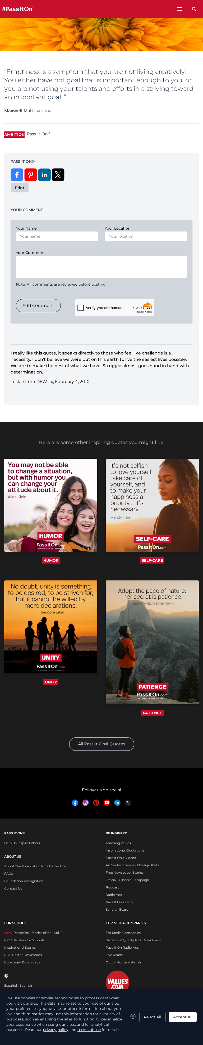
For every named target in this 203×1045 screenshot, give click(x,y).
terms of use (89, 1029)
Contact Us (13, 888)
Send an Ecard (117, 909)
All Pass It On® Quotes (101, 743)
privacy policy (55, 1029)
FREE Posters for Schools (24, 940)
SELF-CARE (152, 560)
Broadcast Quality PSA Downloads (133, 940)
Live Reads (114, 955)
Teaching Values (118, 843)
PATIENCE (152, 713)
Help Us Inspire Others (22, 843)
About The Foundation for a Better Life (35, 866)
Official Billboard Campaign (127, 880)
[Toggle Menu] (180, 9)
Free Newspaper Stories (125, 872)
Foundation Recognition (23, 881)
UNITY (51, 682)
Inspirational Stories (20, 947)
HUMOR (50, 560)
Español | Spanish (18, 985)
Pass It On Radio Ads (122, 947)
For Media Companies (123, 933)
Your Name (26, 228)
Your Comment (30, 252)
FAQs (8, 874)
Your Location (118, 228)
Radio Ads (114, 895)
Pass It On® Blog (119, 902)
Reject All (152, 1017)
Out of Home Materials (124, 962)
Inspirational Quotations (125, 850)
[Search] (194, 9)
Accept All (182, 1017)
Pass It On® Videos (121, 858)
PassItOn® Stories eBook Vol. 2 (33, 933)
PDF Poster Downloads (23, 955)
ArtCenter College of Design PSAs (132, 865)
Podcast (112, 887)
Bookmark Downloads (22, 962)
